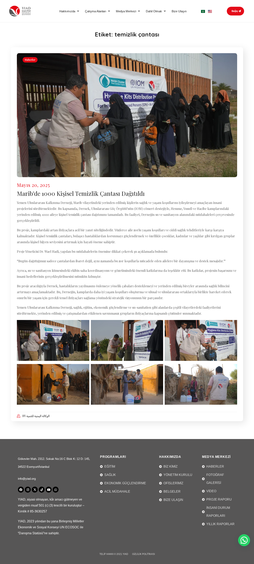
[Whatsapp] (56, 490)
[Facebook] (21, 490)
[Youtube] (49, 490)
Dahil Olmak (154, 11)
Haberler (30, 59)
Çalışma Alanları (95, 11)
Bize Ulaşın (179, 11)
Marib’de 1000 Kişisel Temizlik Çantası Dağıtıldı (81, 193)
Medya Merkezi (126, 11)
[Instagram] (28, 490)
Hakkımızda (67, 11)
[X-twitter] (35, 490)
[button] (69, 11)
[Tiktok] (42, 490)
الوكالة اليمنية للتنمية (38, 416)
